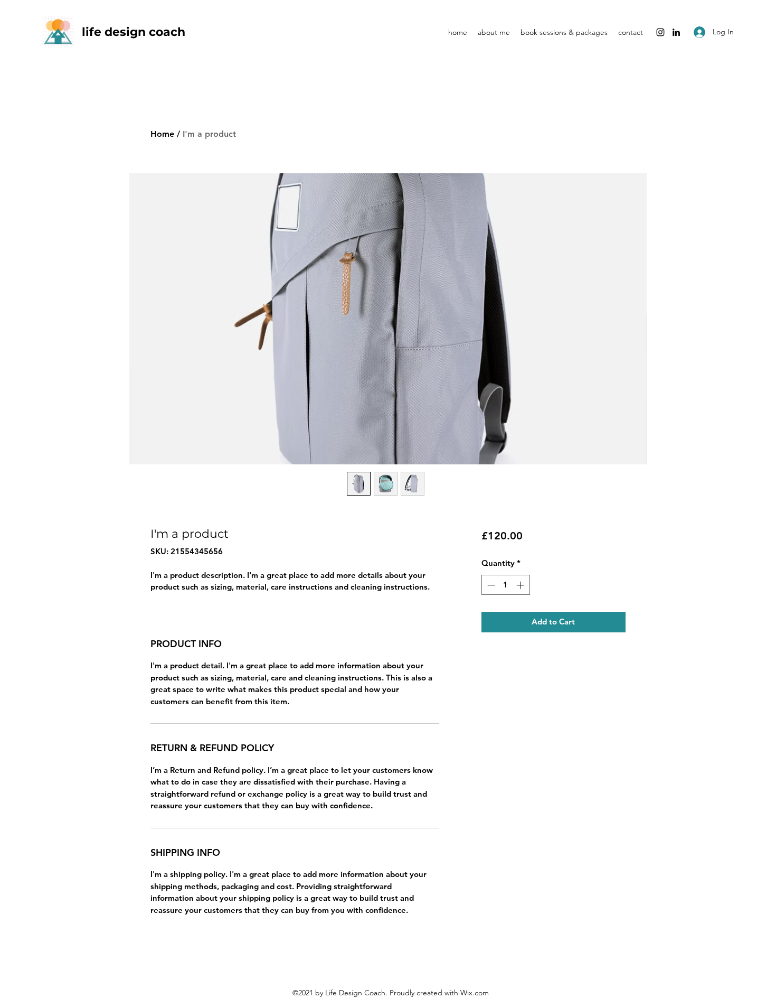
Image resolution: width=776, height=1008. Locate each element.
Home (162, 134)
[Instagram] (660, 32)
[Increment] (521, 585)
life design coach (135, 32)
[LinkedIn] (676, 32)
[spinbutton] (505, 585)
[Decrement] (490, 585)
